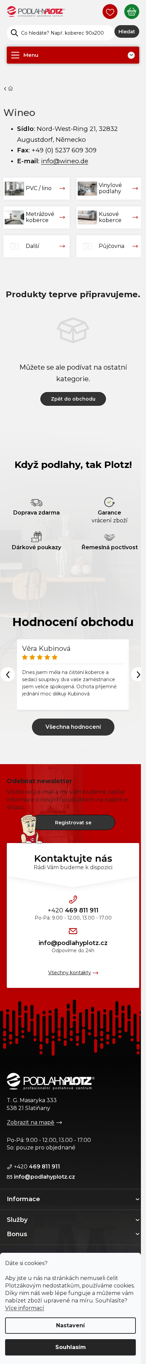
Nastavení (70, 1325)
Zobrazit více (73, 727)
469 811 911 (73, 910)
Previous (7, 674)
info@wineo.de (64, 161)
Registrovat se (73, 823)
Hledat (126, 32)
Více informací (24, 1308)
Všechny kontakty (69, 973)
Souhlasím (70, 1347)
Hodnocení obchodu (73, 622)
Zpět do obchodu (73, 399)
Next (138, 674)
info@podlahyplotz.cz (73, 943)
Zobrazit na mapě (30, 1122)
